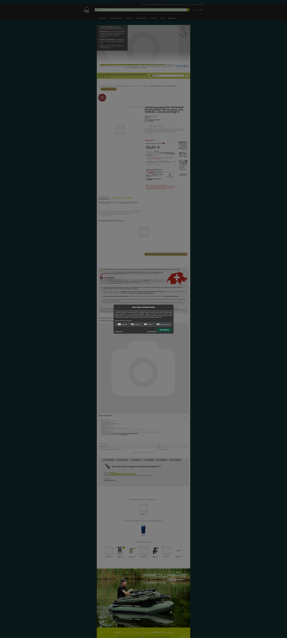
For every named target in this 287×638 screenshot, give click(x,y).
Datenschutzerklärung (120, 320)
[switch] (119, 324)
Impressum (129, 320)
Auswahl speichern (152, 331)
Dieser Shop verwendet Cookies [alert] (143, 307)
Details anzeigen (119, 331)
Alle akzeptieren (164, 330)
